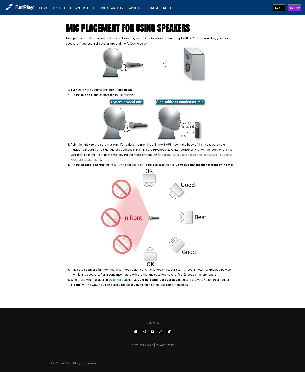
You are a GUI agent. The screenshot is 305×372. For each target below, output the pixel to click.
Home (43, 8)
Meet (167, 8)
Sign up (294, 7)
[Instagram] (144, 331)
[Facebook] (136, 331)
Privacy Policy (165, 345)
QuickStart (116, 279)
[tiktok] (161, 331)
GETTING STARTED (107, 8)
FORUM (152, 8)
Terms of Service (141, 345)
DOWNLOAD (79, 8)
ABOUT (134, 8)
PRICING (59, 8)
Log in (279, 7)
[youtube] (152, 331)
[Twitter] (169, 331)
